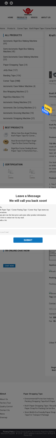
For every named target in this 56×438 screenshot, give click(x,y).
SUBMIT (28, 240)
